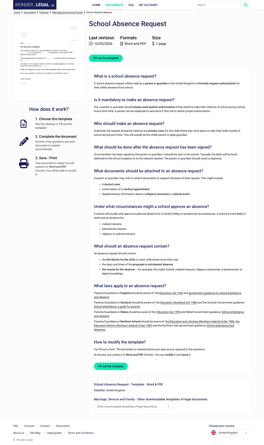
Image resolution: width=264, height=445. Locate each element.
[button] (168, 406)
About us (18, 432)
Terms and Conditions (81, 432)
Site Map (35, 432)
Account (29, 425)
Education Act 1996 (171, 293)
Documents (114, 5)
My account (148, 5)
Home (96, 5)
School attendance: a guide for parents (117, 306)
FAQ (131, 5)
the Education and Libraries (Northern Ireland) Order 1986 (199, 321)
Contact (45, 425)
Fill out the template (106, 58)
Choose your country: (222, 426)
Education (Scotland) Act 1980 (178, 302)
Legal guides (54, 432)
